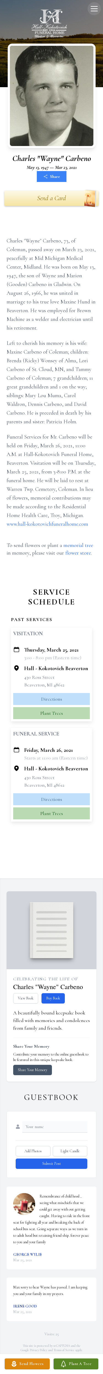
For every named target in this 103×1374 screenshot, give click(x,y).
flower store (78, 553)
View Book (26, 998)
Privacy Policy (38, 1350)
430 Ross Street (39, 677)
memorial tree (78, 545)
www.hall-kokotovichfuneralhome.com (47, 524)
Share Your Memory (32, 1070)
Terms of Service (64, 1350)
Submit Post (51, 1163)
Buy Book (53, 998)
